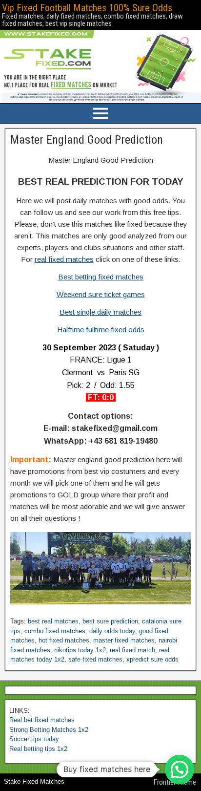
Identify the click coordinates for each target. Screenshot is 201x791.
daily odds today (112, 631)
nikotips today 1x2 (80, 650)
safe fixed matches (95, 659)
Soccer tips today (34, 739)
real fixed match (132, 650)
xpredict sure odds (152, 659)
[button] (179, 769)
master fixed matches (124, 640)
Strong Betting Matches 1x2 (48, 729)
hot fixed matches (64, 640)
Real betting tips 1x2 (38, 748)
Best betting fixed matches (100, 277)
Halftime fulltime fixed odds (100, 329)
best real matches (53, 621)
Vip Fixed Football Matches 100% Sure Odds (87, 8)
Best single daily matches (100, 312)
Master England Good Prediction (86, 140)
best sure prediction (110, 621)
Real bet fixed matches (42, 720)
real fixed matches (64, 259)
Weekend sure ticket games (101, 294)
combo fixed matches (54, 631)
